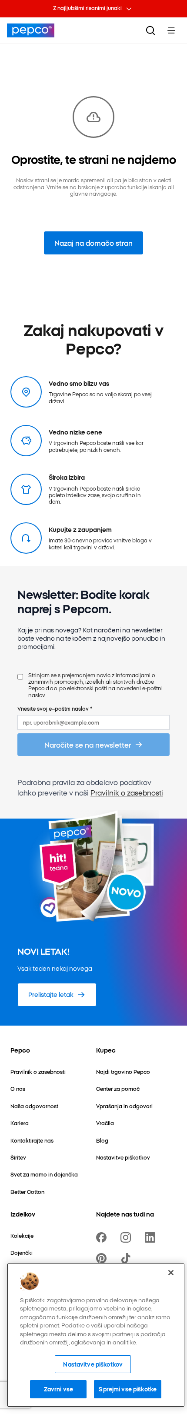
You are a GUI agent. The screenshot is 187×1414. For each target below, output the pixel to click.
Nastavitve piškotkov (93, 1364)
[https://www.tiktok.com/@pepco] (127, 1258)
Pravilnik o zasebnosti (126, 792)
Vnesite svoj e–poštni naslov (54, 708)
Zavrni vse (58, 1389)
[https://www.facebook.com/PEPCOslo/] (103, 1237)
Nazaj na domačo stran (93, 242)
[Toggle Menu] (171, 30)
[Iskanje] (150, 30)
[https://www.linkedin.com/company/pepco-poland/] (152, 1237)
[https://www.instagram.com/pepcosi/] (127, 1237)
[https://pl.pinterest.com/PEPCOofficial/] (103, 1258)
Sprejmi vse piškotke (128, 1389)
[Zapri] (170, 1272)
